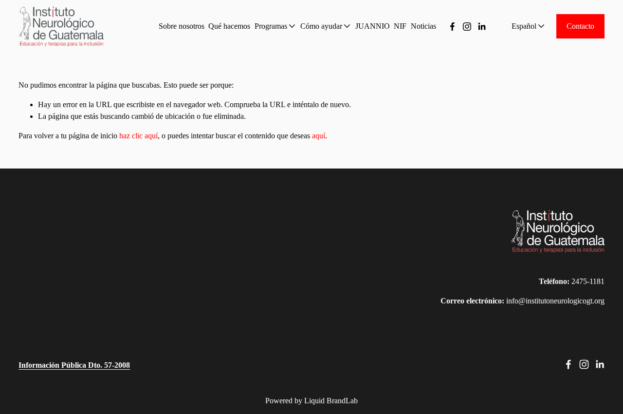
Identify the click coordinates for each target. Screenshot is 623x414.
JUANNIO (372, 26)
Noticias (423, 26)
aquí (318, 136)
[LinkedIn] (481, 26)
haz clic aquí (138, 136)
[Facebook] (452, 26)
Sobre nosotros (181, 26)
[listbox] (521, 26)
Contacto (580, 26)
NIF (400, 26)
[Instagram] (467, 26)
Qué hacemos (229, 26)
